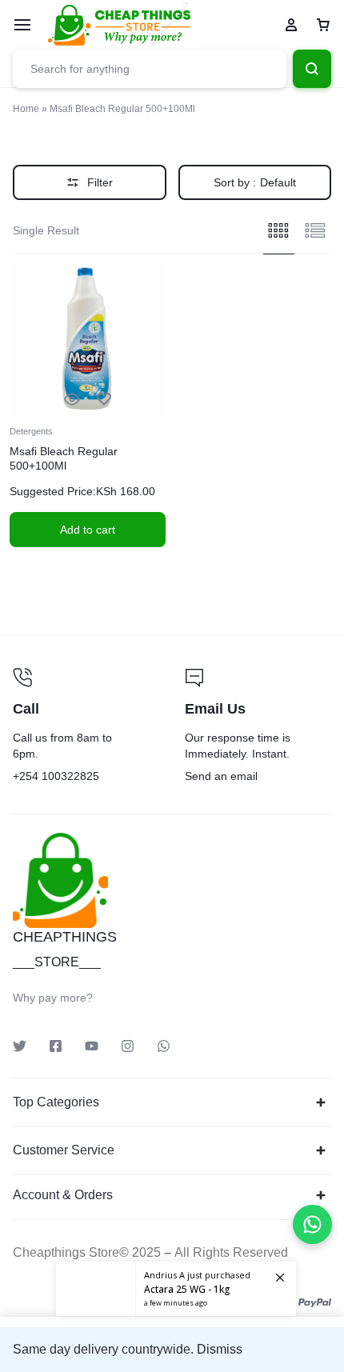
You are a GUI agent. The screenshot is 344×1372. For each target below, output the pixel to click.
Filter (100, 182)
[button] (88, 529)
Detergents (31, 431)
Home (26, 108)
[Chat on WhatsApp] (312, 1224)
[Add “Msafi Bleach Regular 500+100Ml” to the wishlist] (104, 399)
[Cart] (323, 24)
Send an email (258, 727)
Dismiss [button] (219, 1349)
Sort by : (255, 182)
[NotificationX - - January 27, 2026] (176, 1289)
